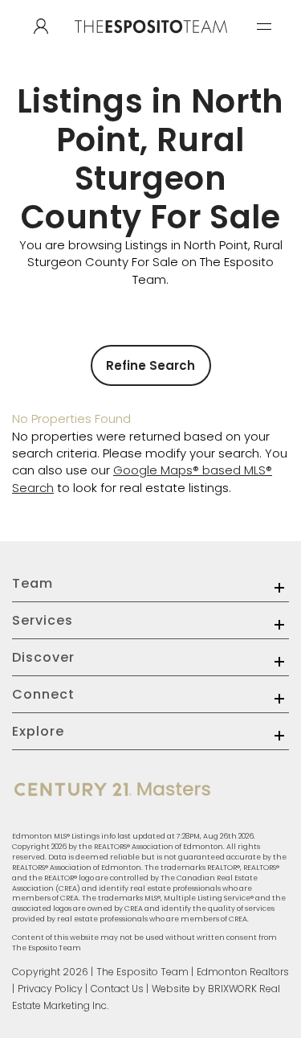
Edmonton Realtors (243, 972)
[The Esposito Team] (151, 42)
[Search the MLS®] (41, 26)
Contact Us (117, 988)
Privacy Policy (50, 988)
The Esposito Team (142, 972)
